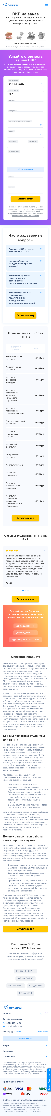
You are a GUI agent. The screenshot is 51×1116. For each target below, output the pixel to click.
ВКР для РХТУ (36, 986)
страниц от (13, 141)
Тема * (11, 101)
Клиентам (8, 1051)
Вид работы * (13, 80)
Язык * (11, 131)
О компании (9, 1056)
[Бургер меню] (46, 4)
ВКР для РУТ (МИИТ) (25, 971)
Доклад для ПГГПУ (25, 626)
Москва (17, 1032)
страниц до (33, 141)
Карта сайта (42, 1032)
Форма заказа (25, 1038)
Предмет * (12, 111)
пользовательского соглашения (25, 216)
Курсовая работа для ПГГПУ (25, 639)
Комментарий (14, 151)
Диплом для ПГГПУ (25, 633)
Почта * (11, 187)
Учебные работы (17, 84)
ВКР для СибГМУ (25, 978)
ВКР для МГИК (25, 993)
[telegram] (41, 1013)
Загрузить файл (27, 169)
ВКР (11, 94)
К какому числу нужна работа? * (20, 121)
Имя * (11, 177)
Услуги (6, 1045)
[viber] (46, 1013)
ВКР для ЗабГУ (15, 986)
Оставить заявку (25, 199)
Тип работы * (13, 90)
